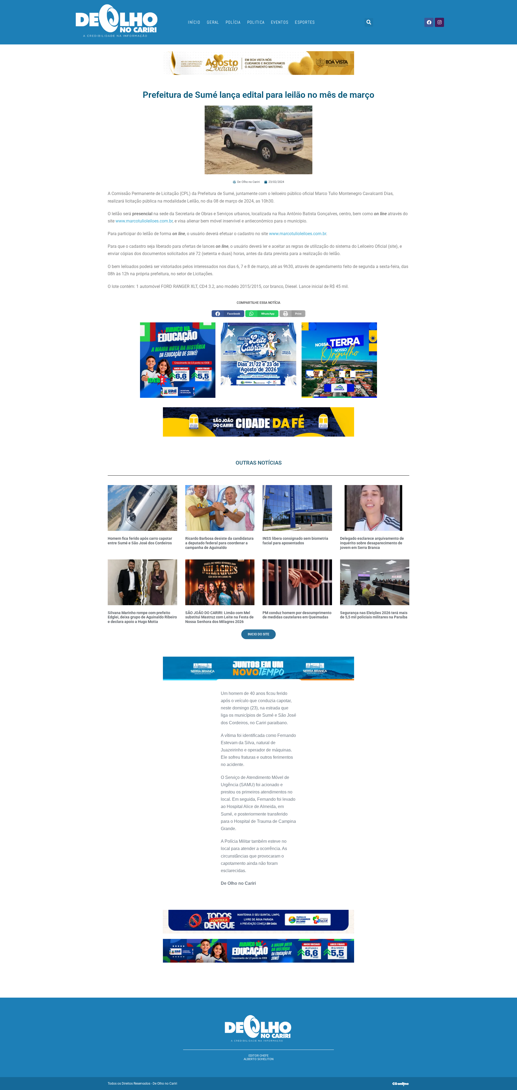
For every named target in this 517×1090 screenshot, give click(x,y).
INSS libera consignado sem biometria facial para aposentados (295, 540)
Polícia (233, 22)
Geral (213, 22)
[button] (369, 22)
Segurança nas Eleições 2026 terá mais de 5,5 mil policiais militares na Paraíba (373, 615)
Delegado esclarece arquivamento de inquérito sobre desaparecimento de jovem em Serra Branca (372, 543)
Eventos (279, 22)
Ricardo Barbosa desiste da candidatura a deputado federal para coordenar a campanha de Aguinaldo (219, 543)
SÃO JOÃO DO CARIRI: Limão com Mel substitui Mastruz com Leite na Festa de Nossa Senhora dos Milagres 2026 (219, 617)
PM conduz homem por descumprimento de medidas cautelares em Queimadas (297, 615)
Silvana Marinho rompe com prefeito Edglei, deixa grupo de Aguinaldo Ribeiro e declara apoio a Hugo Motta (142, 617)
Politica (255, 22)
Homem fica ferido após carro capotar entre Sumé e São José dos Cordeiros (140, 540)
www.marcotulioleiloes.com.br (144, 221)
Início (194, 22)
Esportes (305, 22)
